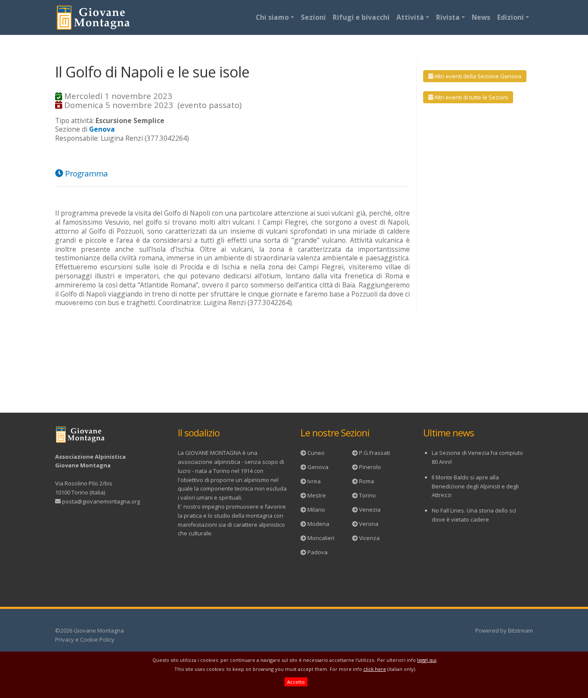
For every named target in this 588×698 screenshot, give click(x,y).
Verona (368, 524)
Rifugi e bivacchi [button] (361, 17)
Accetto (296, 682)
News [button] (481, 17)
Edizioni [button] (510, 17)
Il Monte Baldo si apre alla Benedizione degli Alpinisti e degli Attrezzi (475, 486)
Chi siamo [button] (272, 17)
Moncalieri (320, 538)
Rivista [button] (448, 17)
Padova (317, 552)
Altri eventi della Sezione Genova (477, 76)
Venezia (370, 509)
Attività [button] (410, 17)
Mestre (316, 495)
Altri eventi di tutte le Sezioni (470, 97)
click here (374, 669)
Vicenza (369, 538)
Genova (317, 467)
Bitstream (520, 630)
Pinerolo (370, 467)
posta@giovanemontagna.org (101, 501)
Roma (366, 481)
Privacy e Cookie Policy (85, 639)
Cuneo (316, 453)
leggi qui (426, 660)
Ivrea (314, 481)
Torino (367, 495)
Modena (318, 524)
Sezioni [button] (313, 17)
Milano (316, 509)
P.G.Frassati (374, 453)
